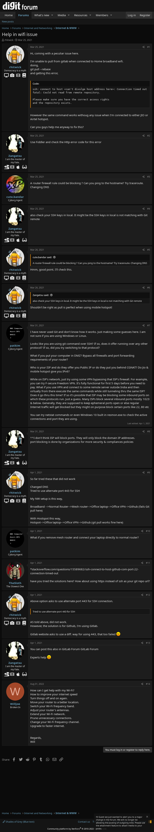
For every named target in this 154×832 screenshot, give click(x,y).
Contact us (84, 821)
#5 (148, 249)
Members (102, 15)
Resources (80, 15)
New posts (8, 21)
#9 (148, 472)
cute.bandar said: (42, 257)
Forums (23, 15)
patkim (15, 345)
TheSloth (15, 583)
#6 (148, 287)
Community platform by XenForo (77, 828)
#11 (148, 562)
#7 (148, 325)
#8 (148, 431)
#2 (148, 135)
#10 (148, 531)
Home (9, 15)
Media (62, 15)
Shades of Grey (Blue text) (19, 821)
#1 (148, 47)
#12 (148, 594)
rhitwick (9, 40)
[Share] (143, 47)
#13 (148, 642)
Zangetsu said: (41, 295)
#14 (148, 684)
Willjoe (15, 704)
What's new (41, 15)
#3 (148, 176)
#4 (148, 208)
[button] (52, 15)
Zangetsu (15, 156)
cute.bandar (15, 197)
